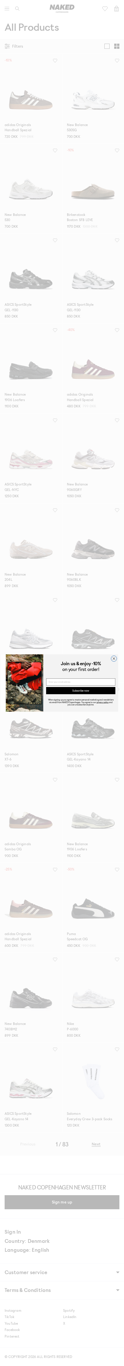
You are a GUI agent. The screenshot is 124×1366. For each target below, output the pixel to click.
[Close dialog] (114, 658)
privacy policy (103, 702)
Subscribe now (80, 690)
